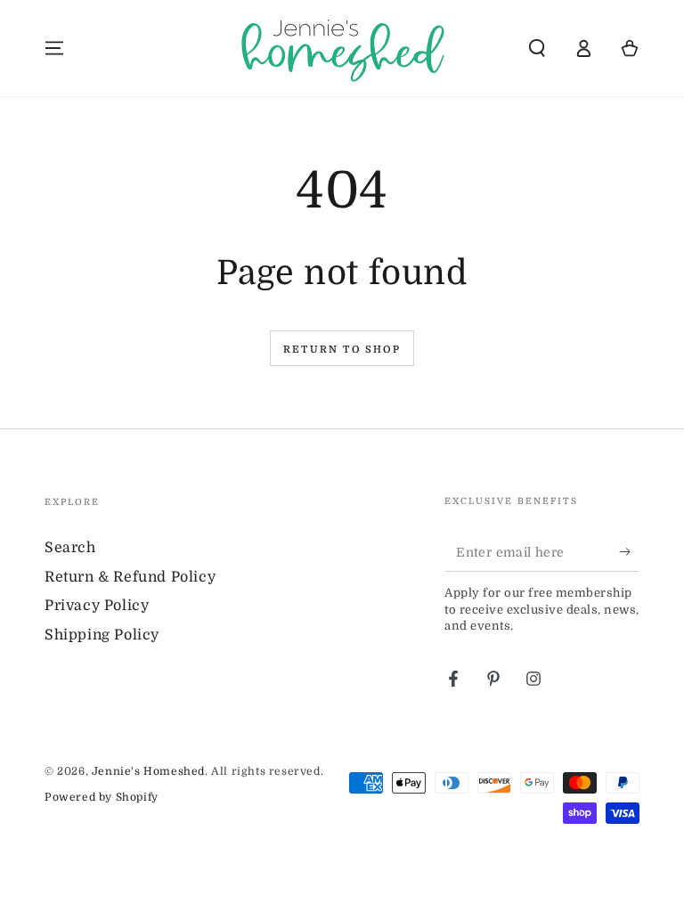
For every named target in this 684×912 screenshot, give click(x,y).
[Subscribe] (629, 551)
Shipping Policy (102, 635)
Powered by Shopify (102, 797)
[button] (537, 48)
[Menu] (54, 48)
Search (70, 548)
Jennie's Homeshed (148, 771)
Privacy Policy (97, 606)
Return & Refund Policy (130, 577)
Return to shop (342, 349)
